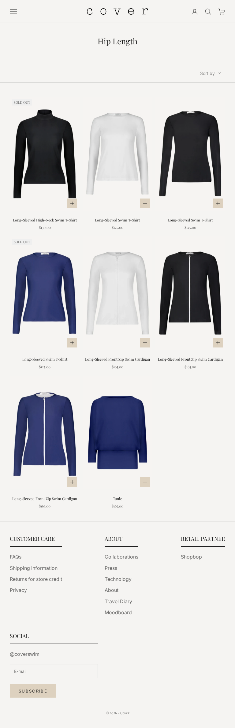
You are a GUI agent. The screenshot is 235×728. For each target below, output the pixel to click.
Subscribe (33, 691)
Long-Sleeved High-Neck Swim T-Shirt (45, 219)
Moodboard (118, 612)
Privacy (18, 590)
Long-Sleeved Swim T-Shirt (117, 219)
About (111, 590)
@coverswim (24, 654)
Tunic (117, 498)
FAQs (15, 557)
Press (111, 568)
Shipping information (34, 568)
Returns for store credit (36, 579)
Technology (118, 579)
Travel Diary (118, 601)
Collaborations (121, 557)
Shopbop (191, 557)
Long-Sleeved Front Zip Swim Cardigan (117, 359)
